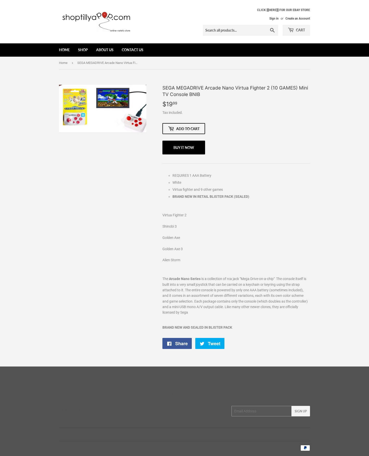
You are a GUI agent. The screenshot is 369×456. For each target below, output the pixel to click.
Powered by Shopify (114, 448)
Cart (300, 30)
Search (156, 434)
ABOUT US (104, 50)
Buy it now (183, 147)
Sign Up (301, 411)
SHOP (83, 50)
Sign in (274, 18)
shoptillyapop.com (83, 448)
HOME (64, 50)
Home (63, 63)
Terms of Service (178, 434)
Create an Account (297, 18)
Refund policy (204, 434)
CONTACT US (132, 50)
